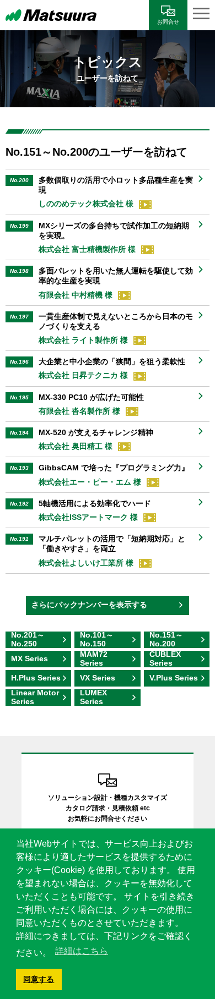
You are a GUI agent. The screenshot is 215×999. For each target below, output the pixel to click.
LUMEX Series (93, 697)
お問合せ (168, 22)
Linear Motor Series (35, 697)
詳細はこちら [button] (81, 951)
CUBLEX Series (165, 659)
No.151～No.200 (166, 640)
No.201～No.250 (28, 640)
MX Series (29, 658)
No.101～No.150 (97, 640)
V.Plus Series (173, 677)
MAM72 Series (94, 659)
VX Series (97, 677)
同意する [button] (38, 979)
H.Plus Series (36, 677)
